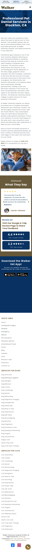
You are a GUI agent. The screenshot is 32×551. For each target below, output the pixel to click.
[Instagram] (19, 545)
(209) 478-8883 (6, 2)
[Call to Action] (28, 547)
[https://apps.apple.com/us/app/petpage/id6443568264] (9, 274)
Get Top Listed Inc (16, 539)
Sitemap (22, 537)
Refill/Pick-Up (16, 2)
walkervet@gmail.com (27, 3)
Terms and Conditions (18, 540)
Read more (8, 205)
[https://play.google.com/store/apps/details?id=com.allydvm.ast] (23, 274)
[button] (30, 7)
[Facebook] (13, 545)
